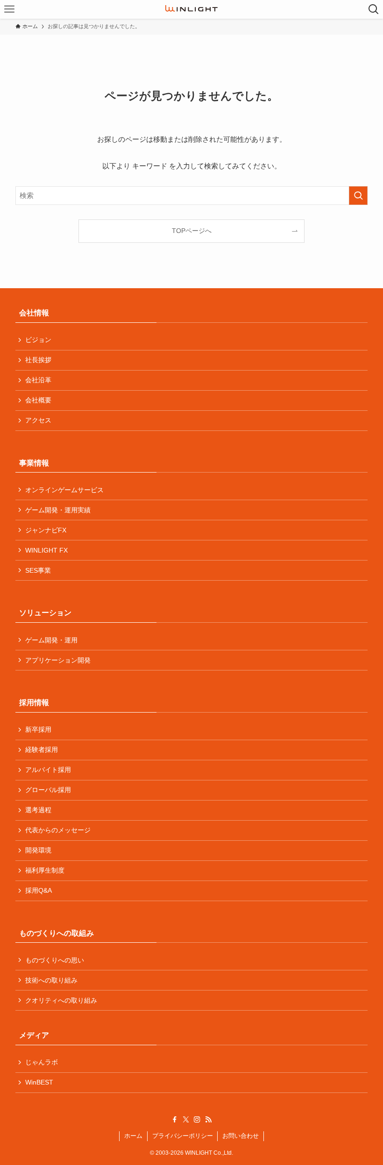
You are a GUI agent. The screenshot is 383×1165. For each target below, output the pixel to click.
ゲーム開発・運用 (51, 640)
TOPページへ (192, 230)
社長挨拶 (38, 360)
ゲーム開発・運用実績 (58, 510)
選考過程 (38, 810)
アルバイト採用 (48, 769)
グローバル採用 (48, 790)
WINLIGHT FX (46, 550)
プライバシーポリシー (182, 1135)
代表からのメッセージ (58, 830)
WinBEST (39, 1082)
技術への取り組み (51, 980)
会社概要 (38, 400)
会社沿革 (38, 380)
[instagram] (197, 1119)
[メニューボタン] (9, 9)
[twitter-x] (186, 1119)
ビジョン (38, 339)
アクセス (38, 420)
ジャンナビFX (45, 530)
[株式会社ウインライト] (191, 9)
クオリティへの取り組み (61, 1000)
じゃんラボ (41, 1062)
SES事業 (38, 570)
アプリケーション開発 (58, 660)
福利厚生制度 (44, 870)
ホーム (133, 1135)
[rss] (208, 1119)
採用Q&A (38, 890)
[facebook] (174, 1119)
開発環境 (38, 850)
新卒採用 (38, 729)
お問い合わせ (240, 1135)
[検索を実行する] (358, 195)
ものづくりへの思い (54, 960)
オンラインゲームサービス (64, 490)
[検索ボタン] (373, 9)
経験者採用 (41, 749)
